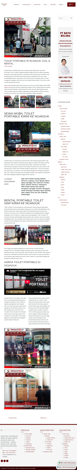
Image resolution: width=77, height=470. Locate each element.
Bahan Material (63, 200)
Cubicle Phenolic (66, 141)
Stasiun (63, 195)
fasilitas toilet (7, 87)
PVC (10, 312)
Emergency (64, 121)
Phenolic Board (65, 202)
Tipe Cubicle (64, 146)
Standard (63, 113)
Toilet (36, 172)
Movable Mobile (65, 131)
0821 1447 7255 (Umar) (67, 463)
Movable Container (66, 129)
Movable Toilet (63, 123)
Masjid (62, 190)
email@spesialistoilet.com (65, 84)
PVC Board (63, 205)
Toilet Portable (8, 66)
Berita (61, 4)
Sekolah (63, 192)
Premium (63, 116)
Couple (62, 118)
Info (45, 4)
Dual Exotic (64, 167)
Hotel (62, 182)
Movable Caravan (65, 126)
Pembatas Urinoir (63, 159)
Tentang (52, 4)
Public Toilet (62, 164)
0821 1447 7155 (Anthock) (67, 467)
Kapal (62, 187)
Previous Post (12, 418)
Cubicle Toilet (62, 136)
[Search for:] (65, 18)
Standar (64, 154)
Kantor (62, 184)
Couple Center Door (66, 169)
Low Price (63, 111)
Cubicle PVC (65, 144)
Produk (16, 4)
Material (63, 139)
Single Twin (64, 174)
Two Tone (65, 156)
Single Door (65, 151)
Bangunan (61, 177)
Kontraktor (26, 4)
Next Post (44, 418)
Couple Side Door (65, 172)
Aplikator (37, 4)
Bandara (63, 179)
